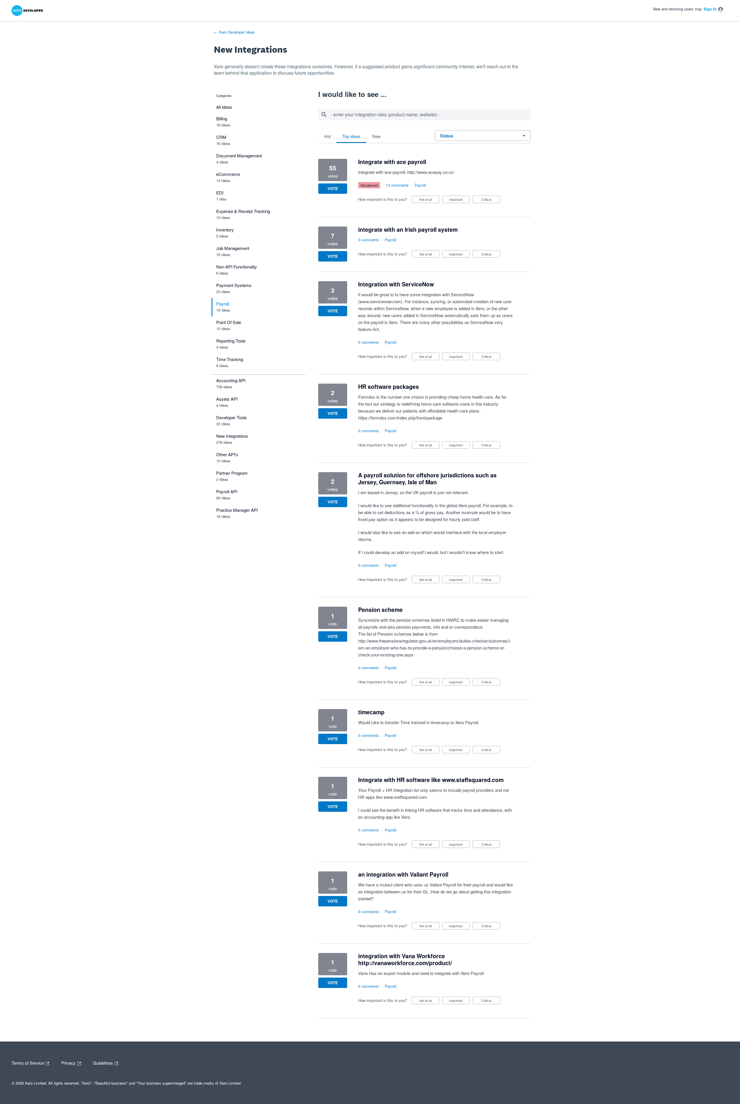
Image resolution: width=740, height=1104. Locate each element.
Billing (221, 118)
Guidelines (103, 1062)
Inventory (225, 230)
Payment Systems (233, 285)
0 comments (368, 239)
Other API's (227, 454)
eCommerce (228, 174)
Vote (333, 188)
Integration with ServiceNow (396, 284)
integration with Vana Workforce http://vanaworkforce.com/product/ (405, 959)
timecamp (371, 712)
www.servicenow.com (380, 301)
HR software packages (388, 386)
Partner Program (232, 473)
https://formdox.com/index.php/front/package (400, 418)
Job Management (232, 248)
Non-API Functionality (236, 267)
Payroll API (226, 491)
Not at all (429, 200)
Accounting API (230, 380)
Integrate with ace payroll (392, 162)
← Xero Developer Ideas (234, 32)
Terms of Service (28, 1062)
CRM (221, 137)
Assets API (227, 399)
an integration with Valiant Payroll (403, 874)
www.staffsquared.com (405, 797)
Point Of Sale (228, 322)
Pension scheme (380, 610)
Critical (491, 200)
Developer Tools (231, 417)
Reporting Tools (231, 341)
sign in (710, 9)
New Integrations (232, 436)
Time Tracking (229, 359)
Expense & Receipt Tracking (243, 211)
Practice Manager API (237, 510)
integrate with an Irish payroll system (408, 229)
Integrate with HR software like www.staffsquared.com (431, 780)
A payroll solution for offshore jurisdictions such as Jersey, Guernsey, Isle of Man (427, 478)
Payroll (222, 304)
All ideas (224, 107)
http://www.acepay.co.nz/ (430, 172)
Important (459, 200)
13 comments (397, 185)
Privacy (69, 1062)
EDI (219, 192)
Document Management (239, 155)
